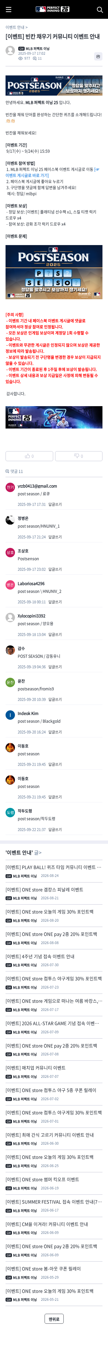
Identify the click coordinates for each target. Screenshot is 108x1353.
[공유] (98, 56)
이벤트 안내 (15, 27)
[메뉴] (8, 9)
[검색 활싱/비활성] (101, 9)
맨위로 (54, 1319)
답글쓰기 (55, 504)
